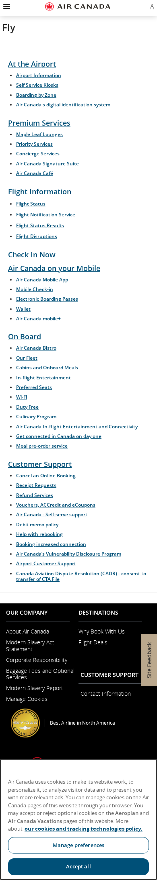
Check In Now (32, 254)
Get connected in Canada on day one (58, 436)
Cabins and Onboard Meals (47, 367)
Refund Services (34, 495)
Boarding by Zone (36, 95)
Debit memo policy (37, 524)
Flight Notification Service (45, 214)
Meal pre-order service (42, 445)
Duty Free (27, 406)
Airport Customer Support (46, 563)
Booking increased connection (51, 544)
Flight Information (39, 191)
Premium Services (39, 123)
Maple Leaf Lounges (39, 134)
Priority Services (34, 144)
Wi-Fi (21, 396)
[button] (5, 6)
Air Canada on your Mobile (54, 268)
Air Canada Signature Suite (47, 163)
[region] (78, 819)
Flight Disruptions (36, 236)
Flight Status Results (40, 225)
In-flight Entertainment (43, 377)
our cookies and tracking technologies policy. (84, 828)
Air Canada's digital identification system (63, 104)
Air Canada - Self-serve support (51, 514)
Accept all (78, 866)
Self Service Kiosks (37, 84)
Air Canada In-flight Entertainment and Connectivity (77, 426)
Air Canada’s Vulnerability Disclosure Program (68, 553)
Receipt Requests (36, 485)
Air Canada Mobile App (42, 279)
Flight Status (30, 203)
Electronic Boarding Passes (47, 298)
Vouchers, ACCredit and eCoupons (55, 504)
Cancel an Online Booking (46, 475)
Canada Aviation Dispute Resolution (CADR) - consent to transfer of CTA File (81, 576)
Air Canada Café (34, 173)
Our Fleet (26, 357)
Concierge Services (38, 153)
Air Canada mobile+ (38, 318)
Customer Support (40, 464)
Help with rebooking (39, 534)
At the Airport (32, 64)
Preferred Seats (34, 387)
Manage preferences (78, 845)
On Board (24, 336)
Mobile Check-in (34, 289)
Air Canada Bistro (36, 347)
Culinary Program (36, 416)
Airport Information (38, 75)
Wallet (23, 309)
